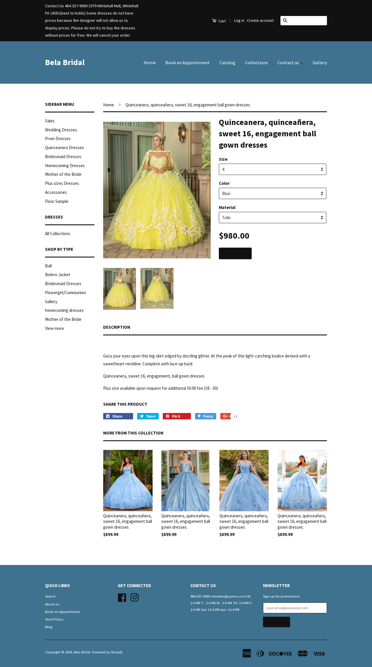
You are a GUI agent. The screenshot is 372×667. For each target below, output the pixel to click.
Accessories (56, 192)
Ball (48, 266)
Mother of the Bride (63, 174)
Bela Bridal (65, 62)
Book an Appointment (187, 62)
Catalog (227, 62)
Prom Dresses (58, 138)
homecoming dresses (64, 310)
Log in (239, 20)
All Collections (57, 233)
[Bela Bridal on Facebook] (122, 597)
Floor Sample (56, 201)
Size (223, 159)
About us (52, 604)
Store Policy (54, 619)
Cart (222, 21)
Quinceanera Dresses (64, 147)
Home (150, 62)
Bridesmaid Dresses (63, 156)
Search (50, 596)
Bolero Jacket (57, 274)
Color (224, 183)
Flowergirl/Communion (65, 292)
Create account (260, 20)
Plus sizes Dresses (62, 183)
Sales (50, 121)
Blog (48, 626)
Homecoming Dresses (65, 165)
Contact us (289, 62)
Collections (256, 62)
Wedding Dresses (61, 130)
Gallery (320, 62)
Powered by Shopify (107, 652)
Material (227, 207)
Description (116, 327)
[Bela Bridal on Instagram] (134, 597)
